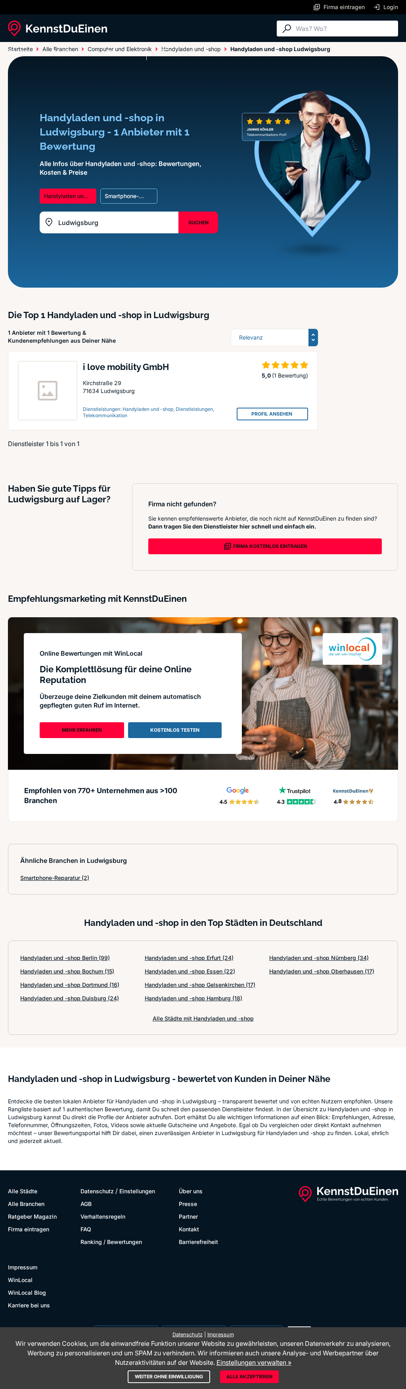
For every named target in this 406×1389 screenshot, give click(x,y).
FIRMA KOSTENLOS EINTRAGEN (270, 546)
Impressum (22, 1267)
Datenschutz (97, 1191)
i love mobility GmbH (126, 367)
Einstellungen (137, 1191)
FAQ (85, 1229)
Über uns (191, 1191)
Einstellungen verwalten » (253, 1362)
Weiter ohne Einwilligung (169, 1376)
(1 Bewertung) (290, 375)
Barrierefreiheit (198, 1241)
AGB (86, 1203)
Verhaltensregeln (102, 1216)
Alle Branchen (73, 52)
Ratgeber (120, 52)
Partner (188, 1216)
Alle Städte (24, 52)
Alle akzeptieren (249, 1376)
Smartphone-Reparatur (54, 877)
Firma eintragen (28, 1229)
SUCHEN (198, 222)
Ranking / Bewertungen (111, 1241)
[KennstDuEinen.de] (57, 28)
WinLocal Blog (27, 1292)
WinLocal (20, 1279)
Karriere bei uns (29, 1305)
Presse (188, 1203)
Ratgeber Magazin (32, 1216)
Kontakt (189, 1229)
